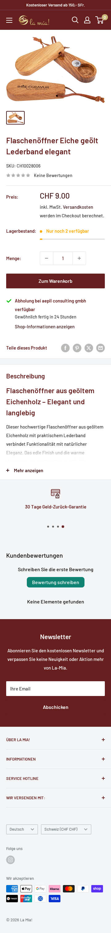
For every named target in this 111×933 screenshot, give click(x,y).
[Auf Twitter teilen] (88, 347)
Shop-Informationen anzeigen (45, 326)
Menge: (13, 258)
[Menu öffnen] (9, 20)
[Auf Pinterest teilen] (77, 347)
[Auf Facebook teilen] (65, 347)
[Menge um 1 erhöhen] (79, 258)
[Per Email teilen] (100, 347)
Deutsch (17, 829)
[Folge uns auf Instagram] (10, 860)
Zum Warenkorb (55, 281)
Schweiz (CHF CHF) (60, 829)
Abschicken (55, 707)
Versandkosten (78, 207)
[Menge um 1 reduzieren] (46, 258)
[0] (100, 20)
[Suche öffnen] (75, 20)
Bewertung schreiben (55, 582)
